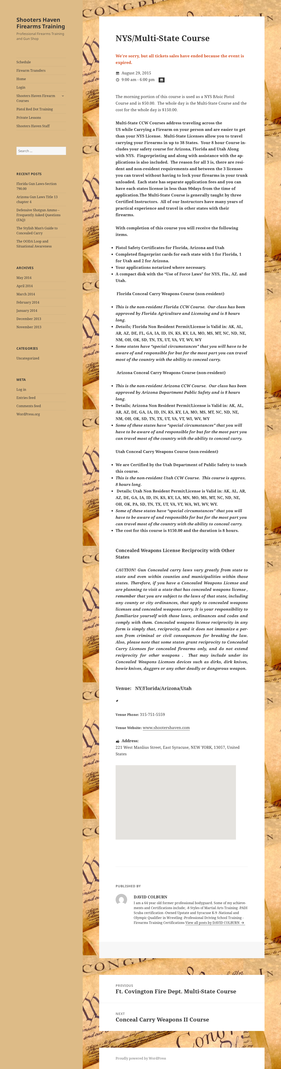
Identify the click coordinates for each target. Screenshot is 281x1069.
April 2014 (24, 286)
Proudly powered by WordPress (141, 1058)
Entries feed (26, 397)
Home (21, 79)
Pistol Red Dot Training (34, 109)
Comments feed (28, 406)
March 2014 (25, 294)
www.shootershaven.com (166, 727)
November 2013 (28, 327)
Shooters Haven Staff (33, 126)
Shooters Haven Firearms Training (40, 23)
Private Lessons (28, 117)
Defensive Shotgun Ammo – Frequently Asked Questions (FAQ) (38, 215)
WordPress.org (28, 414)
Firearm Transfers (30, 70)
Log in (21, 389)
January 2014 (26, 310)
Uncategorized (27, 358)
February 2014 (27, 302)
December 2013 (28, 319)
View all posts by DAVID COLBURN (212, 922)
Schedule (23, 62)
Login (20, 87)
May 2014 (23, 277)
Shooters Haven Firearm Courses (35, 98)
